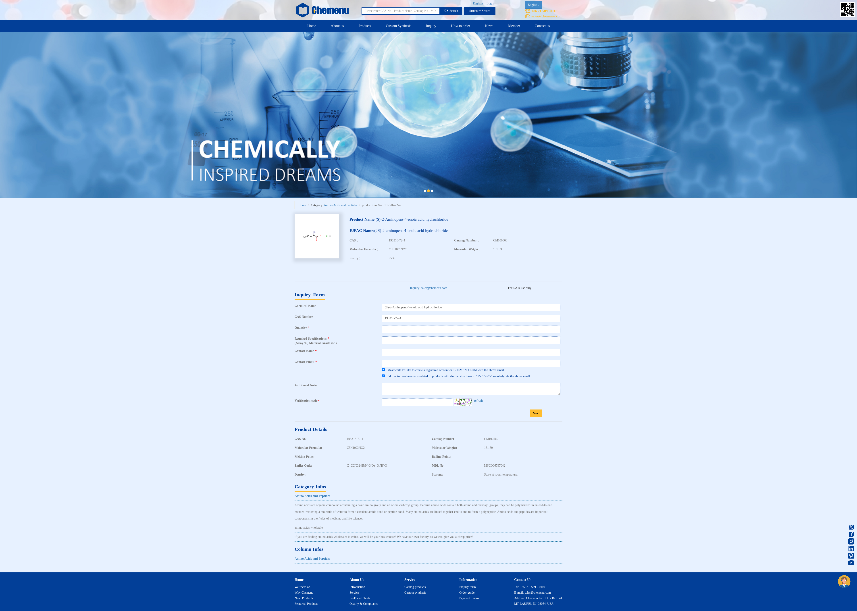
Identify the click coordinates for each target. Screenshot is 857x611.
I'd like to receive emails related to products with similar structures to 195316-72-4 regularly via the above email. (458, 376)
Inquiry (431, 26)
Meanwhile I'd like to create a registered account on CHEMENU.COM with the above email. (445, 370)
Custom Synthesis (398, 26)
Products (365, 26)
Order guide (466, 592)
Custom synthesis (415, 592)
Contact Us (522, 580)
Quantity (302, 327)
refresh (478, 400)
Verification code (307, 401)
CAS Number (304, 316)
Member (514, 26)
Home (311, 26)
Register (478, 3)
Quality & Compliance (363, 603)
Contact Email (306, 362)
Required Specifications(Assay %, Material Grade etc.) (316, 341)
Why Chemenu (304, 592)
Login (490, 3)
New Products (304, 598)
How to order (460, 26)
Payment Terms (469, 598)
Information (468, 580)
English (532, 4)
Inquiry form (467, 587)
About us (337, 26)
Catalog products (415, 587)
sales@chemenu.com (546, 16)
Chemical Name (305, 306)
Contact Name (306, 351)
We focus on (302, 587)
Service (354, 592)
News (489, 26)
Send (536, 413)
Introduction (357, 587)
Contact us (542, 26)
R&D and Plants (359, 598)
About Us (356, 580)
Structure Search (479, 10)
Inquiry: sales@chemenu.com (428, 288)
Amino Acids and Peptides (340, 205)
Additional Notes (306, 385)
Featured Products (306, 603)
